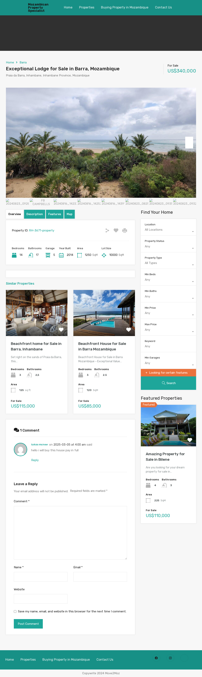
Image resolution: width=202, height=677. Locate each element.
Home (68, 7)
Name (19, 567)
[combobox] (168, 231)
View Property (36, 326)
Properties (86, 7)
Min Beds (150, 274)
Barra (23, 62)
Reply (35, 460)
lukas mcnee (39, 444)
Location (150, 224)
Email (78, 567)
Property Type (153, 257)
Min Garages (152, 357)
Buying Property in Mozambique (124, 7)
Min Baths (151, 291)
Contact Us (163, 7)
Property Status (154, 241)
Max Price (151, 324)
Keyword (150, 341)
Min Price (150, 307)
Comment (22, 501)
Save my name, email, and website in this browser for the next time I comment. (72, 611)
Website (19, 589)
